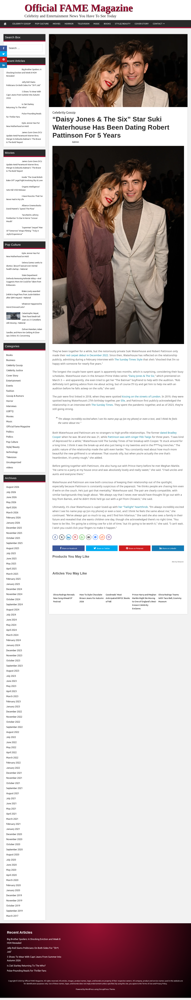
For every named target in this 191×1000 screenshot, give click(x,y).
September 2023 (14, 665)
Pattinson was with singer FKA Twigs (129, 437)
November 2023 (14, 655)
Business (10, 360)
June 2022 (11, 742)
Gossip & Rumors (15, 396)
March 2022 (12, 757)
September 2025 (14, 543)
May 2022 (11, 747)
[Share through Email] (88, 537)
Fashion (10, 391)
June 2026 (11, 497)
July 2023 (11, 676)
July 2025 (11, 553)
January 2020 (13, 890)
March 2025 (12, 574)
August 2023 (12, 670)
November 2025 (14, 533)
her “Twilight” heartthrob (133, 507)
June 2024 (11, 619)
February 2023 (13, 701)
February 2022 (13, 762)
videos (9, 467)
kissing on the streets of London (141, 396)
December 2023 (14, 650)
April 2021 (11, 813)
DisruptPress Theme (107, 989)
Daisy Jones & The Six (141, 376)
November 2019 (14, 900)
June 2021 (11, 803)
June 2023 (11, 681)
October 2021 (13, 783)
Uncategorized (13, 462)
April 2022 (11, 752)
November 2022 (14, 716)
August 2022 (12, 732)
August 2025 (12, 548)
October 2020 (13, 844)
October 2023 (13, 660)
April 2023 (11, 691)
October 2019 (13, 905)
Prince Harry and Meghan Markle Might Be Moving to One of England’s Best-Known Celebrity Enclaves (144, 601)
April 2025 (11, 568)
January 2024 (13, 645)
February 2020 (13, 885)
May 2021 (11, 808)
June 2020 (11, 864)
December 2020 (14, 834)
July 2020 (11, 859)
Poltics (9, 436)
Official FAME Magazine (78, 7)
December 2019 (14, 895)
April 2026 (11, 507)
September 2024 (14, 604)
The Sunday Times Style (128, 359)
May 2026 (11, 502)
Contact (157, 23)
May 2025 (11, 563)
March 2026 (12, 512)
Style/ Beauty (122, 23)
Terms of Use (147, 983)
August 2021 (12, 793)
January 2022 (13, 768)
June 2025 (11, 558)
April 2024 (11, 630)
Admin (75, 142)
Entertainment (13, 380)
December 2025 (14, 528)
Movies (56, 23)
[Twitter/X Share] (61, 537)
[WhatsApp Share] (82, 537)
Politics (10, 431)
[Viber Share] (108, 537)
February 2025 (13, 579)
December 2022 (14, 711)
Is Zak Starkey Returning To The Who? (26, 965)
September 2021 (14, 788)
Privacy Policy (161, 983)
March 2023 (12, 696)
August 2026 (12, 487)
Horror (69, 23)
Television (83, 23)
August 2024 (12, 609)
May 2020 (11, 870)
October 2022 (13, 722)
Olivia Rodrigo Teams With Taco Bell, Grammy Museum (169, 598)
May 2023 (11, 686)
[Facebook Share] (55, 537)
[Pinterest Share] (75, 537)
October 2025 (13, 538)
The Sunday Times (102, 404)
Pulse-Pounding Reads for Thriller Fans (26, 970)
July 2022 (11, 737)
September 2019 (14, 911)
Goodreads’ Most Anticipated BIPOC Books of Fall (118, 598)
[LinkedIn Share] (68, 537)
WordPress (89, 989)
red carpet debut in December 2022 (87, 355)
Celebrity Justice (14, 370)
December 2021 (14, 773)
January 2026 (13, 522)
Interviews (11, 406)
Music (97, 23)
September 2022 (14, 727)
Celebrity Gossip (21, 23)
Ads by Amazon (178, 562)
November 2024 (14, 594)
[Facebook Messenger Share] (95, 537)
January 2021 (13, 829)
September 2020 (14, 849)
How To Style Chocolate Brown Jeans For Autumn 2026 (91, 598)
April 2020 (11, 875)
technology (12, 452)
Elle (123, 400)
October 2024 (13, 599)
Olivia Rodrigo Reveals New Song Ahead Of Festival (64, 598)
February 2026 (13, 517)
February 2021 (13, 824)
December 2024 (14, 589)
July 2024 (11, 614)
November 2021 (14, 778)
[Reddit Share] (102, 537)
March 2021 (12, 819)
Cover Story (142, 23)
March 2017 (12, 916)
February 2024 (13, 640)
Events (9, 385)
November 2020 (14, 839)
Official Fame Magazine (18, 426)
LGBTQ (9, 411)
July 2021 (11, 798)
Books (107, 23)
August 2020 (12, 854)
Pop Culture (42, 23)
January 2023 (13, 706)
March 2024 (12, 635)
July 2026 (11, 492)
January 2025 (13, 584)
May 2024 (11, 625)
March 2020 (12, 880)
